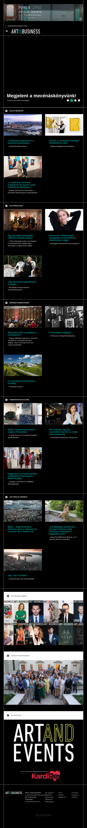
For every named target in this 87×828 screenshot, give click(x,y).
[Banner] (43, 10)
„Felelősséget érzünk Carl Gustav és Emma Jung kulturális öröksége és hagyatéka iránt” (62, 530)
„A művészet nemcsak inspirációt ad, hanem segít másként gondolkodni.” (21, 184)
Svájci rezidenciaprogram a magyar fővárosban (21, 430)
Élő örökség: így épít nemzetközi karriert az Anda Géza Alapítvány (63, 431)
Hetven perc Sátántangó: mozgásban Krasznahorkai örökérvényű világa (62, 237)
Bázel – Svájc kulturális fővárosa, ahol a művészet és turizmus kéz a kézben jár (22, 529)
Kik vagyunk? (49, 793)
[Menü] (7, 31)
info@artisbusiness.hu (32, 801)
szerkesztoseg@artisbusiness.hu (36, 795)
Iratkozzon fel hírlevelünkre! (20, 655)
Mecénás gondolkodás (19, 303)
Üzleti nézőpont (17, 111)
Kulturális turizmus (18, 497)
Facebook (75, 793)
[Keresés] (6, 26)
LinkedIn (74, 797)
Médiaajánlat (49, 801)
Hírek (60, 793)
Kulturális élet (16, 206)
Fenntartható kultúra (19, 400)
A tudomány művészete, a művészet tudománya (21, 141)
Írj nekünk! (48, 795)
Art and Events (16, 715)
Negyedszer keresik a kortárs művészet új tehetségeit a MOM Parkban (22, 476)
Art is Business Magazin (19, 596)
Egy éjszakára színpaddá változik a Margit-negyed (20, 236)
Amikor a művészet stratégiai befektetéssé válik (64, 141)
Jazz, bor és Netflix (17, 575)
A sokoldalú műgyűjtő (60, 332)
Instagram (75, 795)
